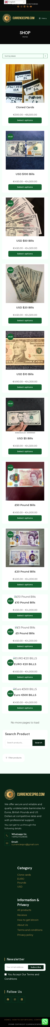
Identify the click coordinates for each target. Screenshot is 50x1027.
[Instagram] (15, 999)
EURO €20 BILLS (25, 664)
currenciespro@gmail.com (25, 844)
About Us (22, 925)
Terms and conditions (29, 930)
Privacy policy (25, 935)
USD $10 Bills (25, 374)
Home (25, 37)
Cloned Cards (25, 107)
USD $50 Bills (25, 240)
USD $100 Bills (25, 174)
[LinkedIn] (22, 999)
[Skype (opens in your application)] (27, 6)
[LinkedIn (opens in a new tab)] (24, 6)
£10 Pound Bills (25, 602)
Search (38, 743)
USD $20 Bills (25, 307)
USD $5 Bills (25, 438)
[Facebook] (8, 999)
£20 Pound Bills (25, 571)
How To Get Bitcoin (22, 1020)
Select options (25, 120)
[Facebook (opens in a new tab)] (18, 6)
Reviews (22, 915)
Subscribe (36, 967)
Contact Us (40, 1020)
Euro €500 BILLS (25, 695)
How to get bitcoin (28, 920)
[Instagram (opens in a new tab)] (21, 6)
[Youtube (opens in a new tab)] (31, 6)
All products (24, 910)
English (11, 2)
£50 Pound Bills (25, 505)
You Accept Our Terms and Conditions (21, 976)
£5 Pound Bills (25, 633)
